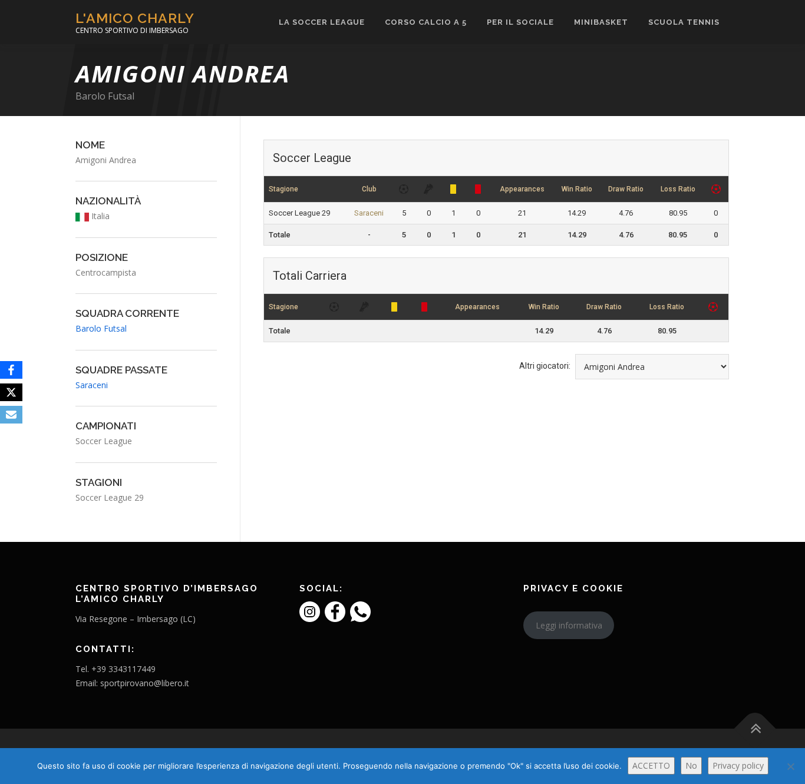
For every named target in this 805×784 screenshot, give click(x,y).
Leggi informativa (569, 625)
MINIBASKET (601, 22)
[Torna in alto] (755, 728)
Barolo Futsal (104, 96)
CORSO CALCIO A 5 (426, 22)
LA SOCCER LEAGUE (322, 22)
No (691, 765)
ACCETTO (651, 765)
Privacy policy (738, 765)
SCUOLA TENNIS (684, 22)
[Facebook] (11, 370)
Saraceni (369, 213)
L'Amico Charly (134, 18)
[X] (11, 392)
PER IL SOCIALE (520, 22)
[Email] (11, 415)
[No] (790, 766)
